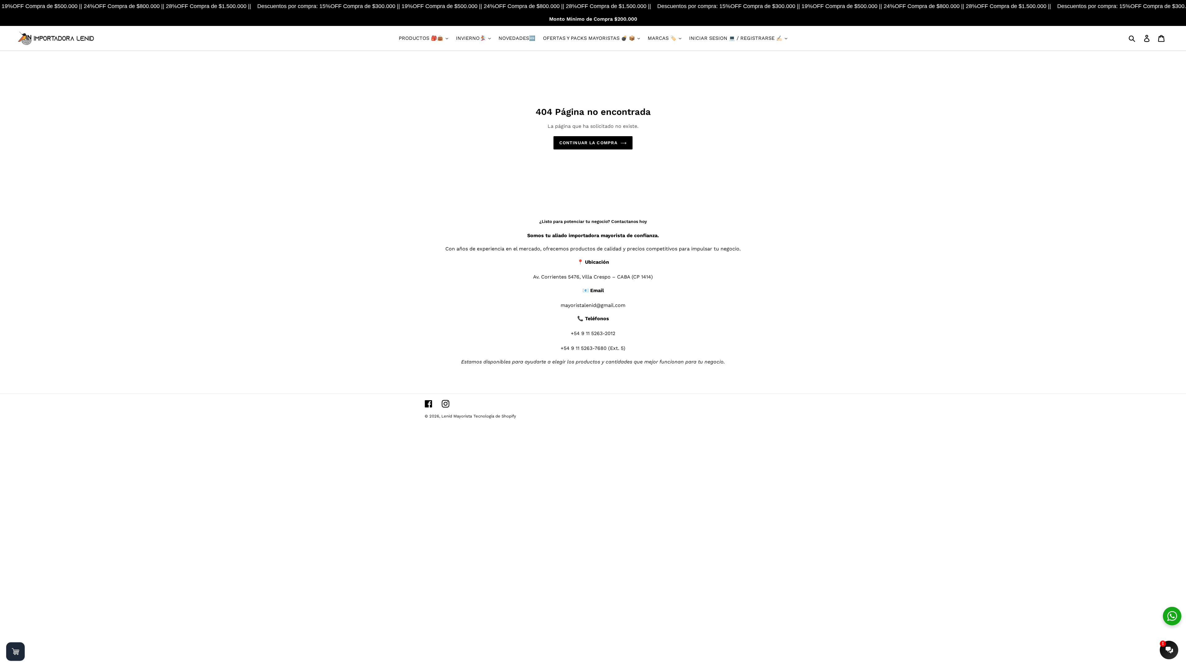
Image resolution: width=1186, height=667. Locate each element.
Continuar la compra (588, 142)
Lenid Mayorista (456, 416)
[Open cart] (15, 651)
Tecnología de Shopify (494, 416)
